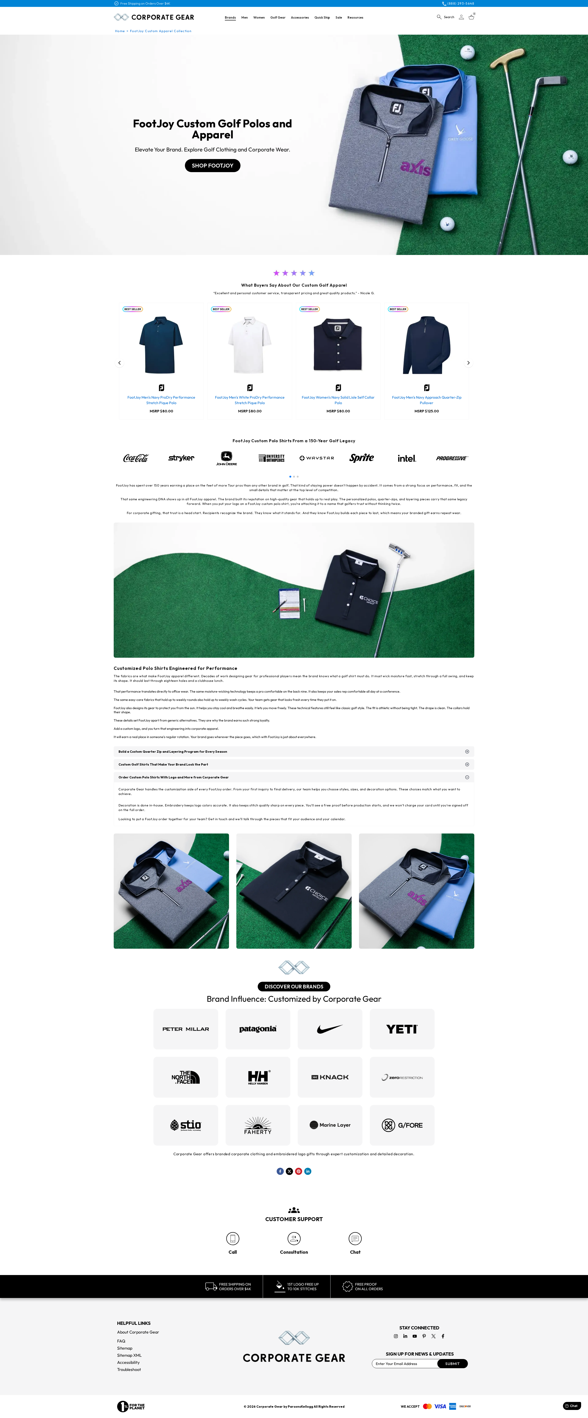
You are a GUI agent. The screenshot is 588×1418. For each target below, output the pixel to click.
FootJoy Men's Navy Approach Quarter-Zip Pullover (426, 400)
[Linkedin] (405, 1336)
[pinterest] (298, 1171)
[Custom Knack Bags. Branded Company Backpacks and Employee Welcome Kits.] (330, 1077)
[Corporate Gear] (294, 1346)
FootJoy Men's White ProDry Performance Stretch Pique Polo (250, 400)
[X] (433, 1336)
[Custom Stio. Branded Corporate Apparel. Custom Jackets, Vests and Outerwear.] (185, 1125)
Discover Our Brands (294, 986)
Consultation (294, 1252)
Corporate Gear (269, 1406)
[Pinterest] (424, 1336)
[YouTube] (415, 1336)
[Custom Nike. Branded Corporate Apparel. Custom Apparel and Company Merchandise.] (330, 1029)
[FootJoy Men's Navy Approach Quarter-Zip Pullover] (426, 345)
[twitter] (289, 1171)
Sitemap (124, 1348)
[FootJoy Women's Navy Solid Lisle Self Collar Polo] (338, 345)
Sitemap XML (129, 1355)
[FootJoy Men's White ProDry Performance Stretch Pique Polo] (249, 345)
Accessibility (128, 1362)
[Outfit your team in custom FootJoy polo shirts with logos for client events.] (294, 891)
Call (233, 1252)
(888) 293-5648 (460, 3)
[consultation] (294, 1238)
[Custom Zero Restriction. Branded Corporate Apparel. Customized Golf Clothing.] (402, 1077)
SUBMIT (452, 1363)
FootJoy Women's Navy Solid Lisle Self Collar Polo (338, 400)
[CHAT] (355, 1238)
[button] (290, 477)
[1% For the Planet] (131, 1406)
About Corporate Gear (138, 1332)
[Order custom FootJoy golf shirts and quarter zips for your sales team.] (416, 891)
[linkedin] (307, 1171)
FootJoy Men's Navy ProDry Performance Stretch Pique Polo (161, 400)
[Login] (461, 17)
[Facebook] (443, 1336)
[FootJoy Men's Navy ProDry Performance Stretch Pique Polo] (161, 345)
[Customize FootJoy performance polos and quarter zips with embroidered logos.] (294, 590)
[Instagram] (396, 1336)
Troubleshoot (129, 1369)
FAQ (121, 1341)
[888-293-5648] (232, 1238)
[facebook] (280, 1171)
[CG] (154, 17)
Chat (355, 1252)
